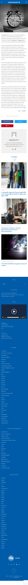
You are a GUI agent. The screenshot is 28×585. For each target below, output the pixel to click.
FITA (2, 451)
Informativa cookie (4, 335)
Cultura (2, 491)
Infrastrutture (4, 514)
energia (2, 444)
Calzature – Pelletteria (5, 357)
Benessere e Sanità (4, 436)
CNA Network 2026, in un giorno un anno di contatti (14, 264)
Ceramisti (3, 361)
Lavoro (2, 518)
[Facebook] (9, 564)
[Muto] (23, 317)
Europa (2, 499)
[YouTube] (16, 564)
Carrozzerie (3, 359)
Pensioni (3, 531)
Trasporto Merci (4, 421)
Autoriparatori (4, 355)
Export (2, 501)
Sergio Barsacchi (13, 140)
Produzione (3, 465)
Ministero (14, 40)
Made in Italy (3, 524)
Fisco (2, 503)
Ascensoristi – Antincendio (6, 353)
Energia (2, 497)
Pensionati (3, 463)
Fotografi (3, 380)
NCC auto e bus (4, 404)
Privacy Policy (3, 333)
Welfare (2, 548)
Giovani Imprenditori (5, 455)
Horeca (2, 387)
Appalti (2, 480)
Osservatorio (3, 529)
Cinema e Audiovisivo (5, 363)
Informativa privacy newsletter (6, 338)
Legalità (2, 520)
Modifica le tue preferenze (5, 336)
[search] (25, 284)
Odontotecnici (4, 406)
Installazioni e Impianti (5, 461)
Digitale (2, 370)
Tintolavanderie (4, 416)
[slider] (13, 317)
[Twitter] (11, 564)
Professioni (3, 533)
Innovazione (3, 516)
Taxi (2, 412)
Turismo (3, 546)
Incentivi (3, 512)
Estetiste (3, 378)
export (2, 446)
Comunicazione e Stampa (6, 366)
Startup (2, 541)
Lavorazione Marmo (5, 395)
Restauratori (3, 410)
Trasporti (13, 13)
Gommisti (3, 385)
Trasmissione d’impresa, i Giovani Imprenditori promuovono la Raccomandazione (11, 229)
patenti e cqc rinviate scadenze (12, 116)
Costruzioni (3, 442)
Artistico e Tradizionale (5, 434)
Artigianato (3, 482)
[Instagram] (14, 564)
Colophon (10, 577)
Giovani (2, 225)
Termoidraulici (4, 414)
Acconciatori (3, 351)
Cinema (2, 486)
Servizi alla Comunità (5, 468)
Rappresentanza (7, 13)
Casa (2, 484)
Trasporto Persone (4, 423)
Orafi (2, 408)
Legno (2, 397)
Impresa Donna (4, 459)
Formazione (3, 505)
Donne (2, 495)
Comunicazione (4, 488)
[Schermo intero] (25, 317)
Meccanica (3, 399)
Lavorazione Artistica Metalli (7, 393)
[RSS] (19, 564)
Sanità (2, 537)
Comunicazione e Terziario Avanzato (8, 440)
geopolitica (3, 453)
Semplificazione (4, 539)
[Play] (3, 317)
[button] (14, 311)
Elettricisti (3, 376)
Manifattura (3, 261)
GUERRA (3, 457)
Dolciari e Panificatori (5, 372)
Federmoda (3, 449)
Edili (2, 374)
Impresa (2, 510)
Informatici (3, 391)
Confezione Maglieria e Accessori (7, 368)
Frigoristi (3, 382)
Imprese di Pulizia (4, 389)
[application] (14, 311)
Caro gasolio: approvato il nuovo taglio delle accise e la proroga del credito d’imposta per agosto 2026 (13, 194)
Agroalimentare (4, 432)
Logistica (3, 522)
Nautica (2, 402)
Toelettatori (3, 418)
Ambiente (3, 478)
